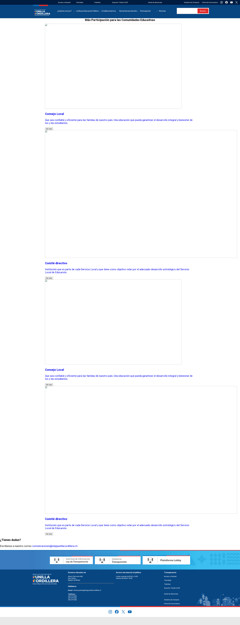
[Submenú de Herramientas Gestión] (137, 10)
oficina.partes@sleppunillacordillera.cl (87, 590)
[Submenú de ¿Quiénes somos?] (74, 10)
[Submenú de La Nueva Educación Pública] (99, 10)
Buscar (203, 11)
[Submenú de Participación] (157, 10)
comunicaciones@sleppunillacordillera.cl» (55, 546)
